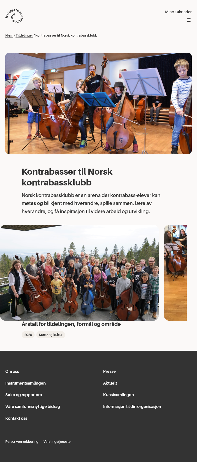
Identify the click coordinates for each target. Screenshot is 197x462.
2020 (28, 335)
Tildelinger (24, 35)
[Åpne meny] (189, 20)
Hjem (9, 35)
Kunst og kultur (50, 335)
